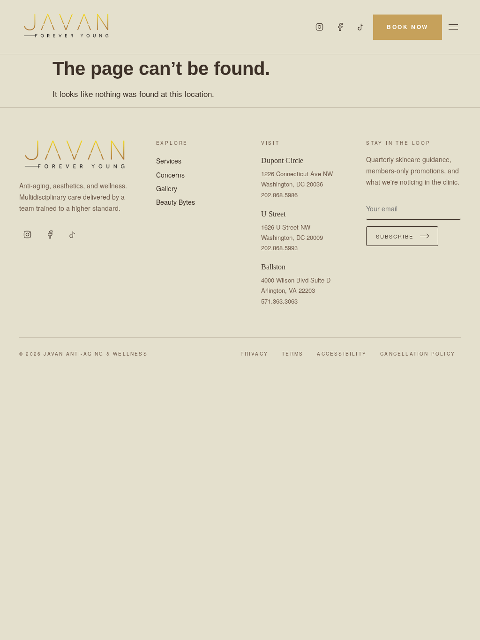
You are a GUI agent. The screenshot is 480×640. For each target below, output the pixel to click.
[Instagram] (319, 27)
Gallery (166, 188)
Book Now (407, 26)
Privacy (254, 353)
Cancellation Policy (417, 353)
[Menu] (453, 27)
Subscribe (394, 236)
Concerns (170, 174)
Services (168, 160)
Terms (292, 353)
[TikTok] (360, 27)
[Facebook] (340, 27)
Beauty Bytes (175, 202)
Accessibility (342, 353)
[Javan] (66, 27)
